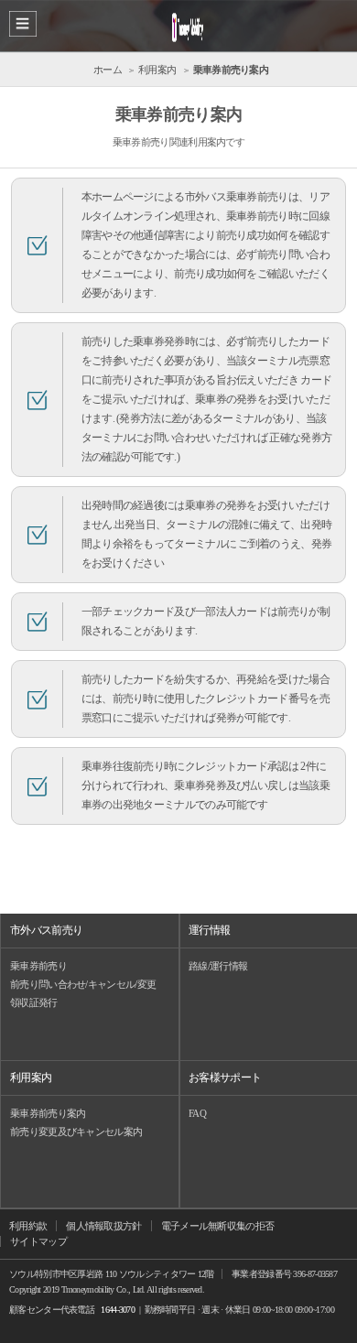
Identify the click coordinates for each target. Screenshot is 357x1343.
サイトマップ (38, 1241)
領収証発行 (34, 1002)
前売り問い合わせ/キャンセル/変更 (83, 984)
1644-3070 (118, 1310)
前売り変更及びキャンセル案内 (76, 1131)
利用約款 (28, 1225)
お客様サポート (225, 1077)
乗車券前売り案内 (47, 1113)
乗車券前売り (38, 965)
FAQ (197, 1113)
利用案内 (30, 1077)
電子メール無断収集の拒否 (218, 1225)
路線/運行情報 (218, 965)
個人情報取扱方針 (103, 1225)
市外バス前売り (46, 930)
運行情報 (209, 930)
